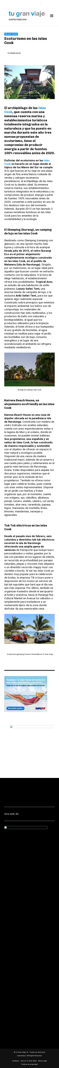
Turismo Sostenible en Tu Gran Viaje (38, 654)
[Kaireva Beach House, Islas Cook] (29, 82)
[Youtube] (38, 3)
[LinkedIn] (23, 3)
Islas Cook (11, 34)
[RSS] (28, 3)
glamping (20, 654)
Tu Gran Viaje (14, 53)
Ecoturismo (11, 654)
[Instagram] (19, 3)
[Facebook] (14, 3)
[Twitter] (33, 3)
